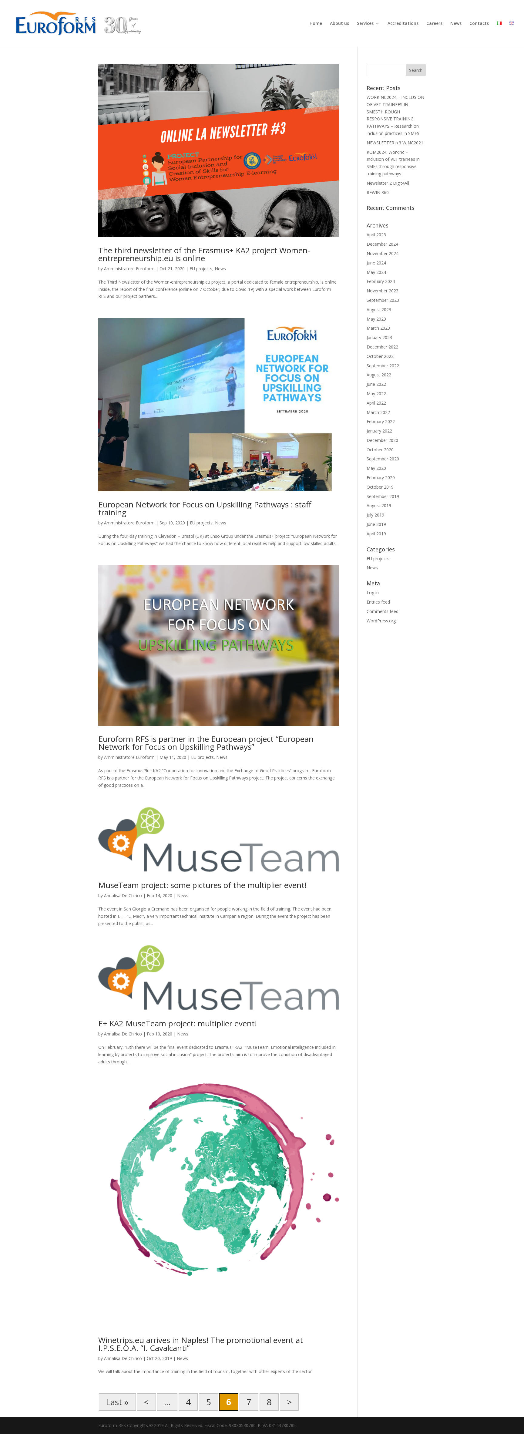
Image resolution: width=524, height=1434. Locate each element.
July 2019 (375, 515)
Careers (434, 23)
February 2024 (381, 281)
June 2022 (376, 384)
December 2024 (382, 244)
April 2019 (376, 534)
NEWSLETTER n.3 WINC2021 (395, 143)
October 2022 (380, 356)
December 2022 (382, 347)
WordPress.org (381, 621)
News (456, 23)
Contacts (479, 23)
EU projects (201, 268)
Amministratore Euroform (129, 268)
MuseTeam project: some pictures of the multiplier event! (202, 885)
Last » (117, 1402)
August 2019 (379, 505)
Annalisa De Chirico (123, 895)
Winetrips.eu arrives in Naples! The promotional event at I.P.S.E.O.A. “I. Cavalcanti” (200, 1344)
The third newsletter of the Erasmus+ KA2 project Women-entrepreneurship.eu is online (204, 254)
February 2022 (381, 421)
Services (365, 23)
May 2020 (376, 468)
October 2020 (380, 450)
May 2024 (376, 272)
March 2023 (378, 328)
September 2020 (383, 459)
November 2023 (382, 291)
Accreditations (403, 23)
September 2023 (383, 300)
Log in (373, 592)
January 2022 (379, 431)
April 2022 (376, 403)
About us (339, 23)
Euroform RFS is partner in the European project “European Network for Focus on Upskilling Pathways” (206, 742)
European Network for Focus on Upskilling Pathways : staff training (204, 508)
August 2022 (379, 375)
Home (316, 23)
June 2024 (376, 263)
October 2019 (380, 487)
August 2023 (379, 309)
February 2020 (381, 477)
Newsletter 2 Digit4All (388, 183)
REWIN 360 (378, 192)
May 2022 (376, 393)
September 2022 (383, 366)
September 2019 (383, 496)
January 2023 (379, 337)
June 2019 (376, 524)
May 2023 (376, 319)
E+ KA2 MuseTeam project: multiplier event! (177, 1023)
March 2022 (378, 412)
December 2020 (382, 440)
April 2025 (376, 234)
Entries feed (378, 602)
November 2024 (382, 253)
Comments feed (382, 611)
